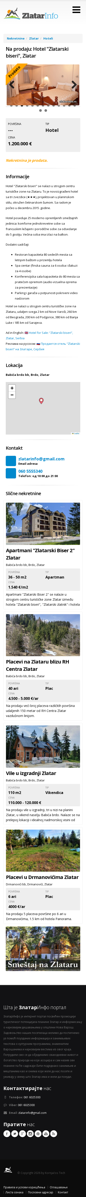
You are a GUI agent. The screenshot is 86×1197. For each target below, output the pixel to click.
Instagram (30, 1133)
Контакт (63, 1192)
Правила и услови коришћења (24, 1187)
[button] (41, 401)
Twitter (14, 1133)
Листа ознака (14, 1192)
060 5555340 (30, 471)
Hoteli (48, 38)
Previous (13, 85)
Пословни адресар (40, 1192)
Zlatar (34, 38)
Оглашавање (59, 1187)
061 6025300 (32, 1097)
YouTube (45, 1133)
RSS (53, 1133)
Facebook (6, 1133)
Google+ (22, 1133)
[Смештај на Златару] (43, 948)
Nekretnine (16, 38)
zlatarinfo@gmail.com (41, 459)
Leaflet (76, 433)
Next (72, 85)
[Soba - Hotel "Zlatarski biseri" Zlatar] (43, 84)
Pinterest (38, 1133)
